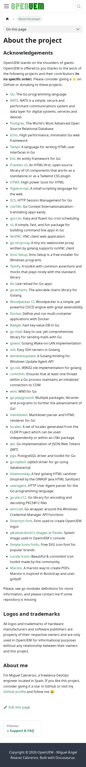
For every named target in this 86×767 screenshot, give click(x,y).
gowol (15, 343)
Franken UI (18, 165)
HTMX (14, 182)
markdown (18, 415)
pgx (13, 455)
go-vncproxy (19, 243)
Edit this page (19, 707)
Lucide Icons (20, 556)
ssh (12, 349)
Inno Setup (18, 254)
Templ (15, 147)
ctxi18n (15, 206)
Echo (14, 135)
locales (15, 426)
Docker (15, 313)
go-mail (16, 331)
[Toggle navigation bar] (6, 6)
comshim (17, 374)
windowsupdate (22, 356)
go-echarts (18, 290)
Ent (12, 158)
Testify (15, 266)
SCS (13, 200)
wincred (16, 509)
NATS (14, 100)
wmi (13, 391)
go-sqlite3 (18, 462)
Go (12, 94)
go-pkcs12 (18, 497)
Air (12, 283)
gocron (16, 218)
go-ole (15, 367)
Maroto (16, 568)
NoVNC (15, 236)
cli (11, 224)
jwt (12, 444)
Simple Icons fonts (24, 544)
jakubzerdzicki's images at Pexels (36, 532)
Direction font (21, 521)
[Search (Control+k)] (79, 6)
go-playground (22, 397)
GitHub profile (14, 691)
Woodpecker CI (22, 301)
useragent (18, 485)
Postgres (17, 123)
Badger (15, 325)
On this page (16, 29)
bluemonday (20, 473)
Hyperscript (19, 188)
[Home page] (7, 19)
